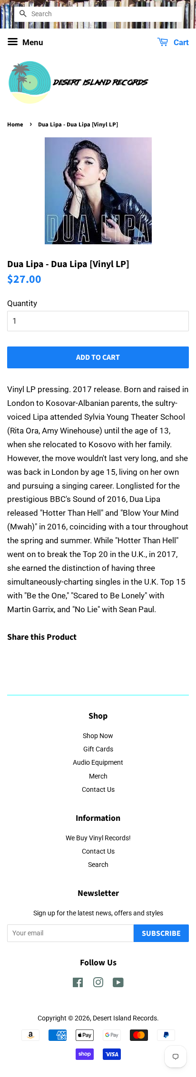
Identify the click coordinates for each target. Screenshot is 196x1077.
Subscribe (161, 933)
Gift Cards (98, 749)
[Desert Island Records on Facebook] (77, 985)
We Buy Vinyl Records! (98, 838)
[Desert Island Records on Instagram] (98, 985)
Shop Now (98, 736)
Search (98, 865)
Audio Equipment (98, 763)
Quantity (22, 303)
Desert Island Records (125, 1018)
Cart (180, 42)
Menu (31, 42)
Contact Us (98, 790)
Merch (98, 776)
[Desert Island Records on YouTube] (118, 985)
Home (15, 124)
